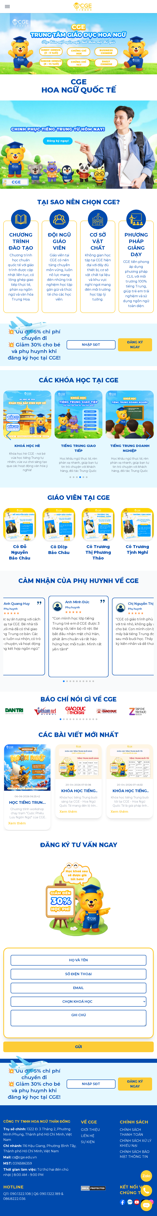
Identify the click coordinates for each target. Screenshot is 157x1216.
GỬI (78, 1047)
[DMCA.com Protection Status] (93, 1196)
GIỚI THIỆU (90, 1130)
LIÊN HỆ (87, 1136)
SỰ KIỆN (88, 1142)
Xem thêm (17, 823)
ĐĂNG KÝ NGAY (135, 344)
